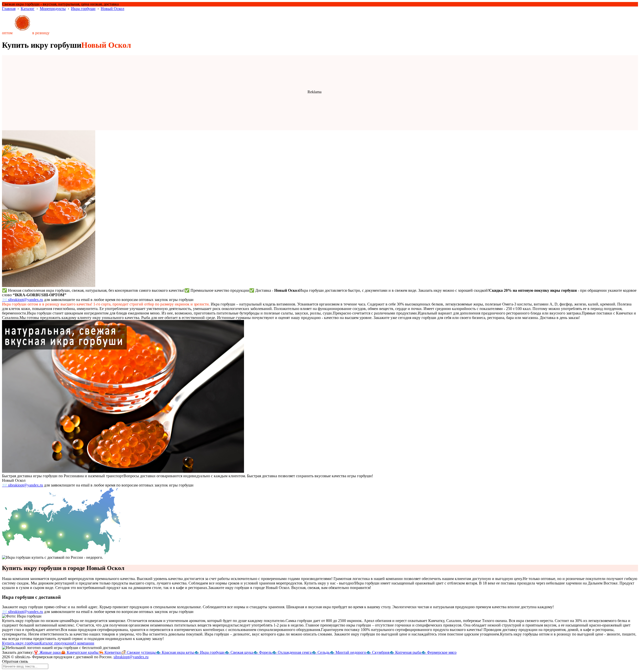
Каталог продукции (56, 643)
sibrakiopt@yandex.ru (131, 657)
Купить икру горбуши (21, 643)
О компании (83, 643)
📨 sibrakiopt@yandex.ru (22, 300)
